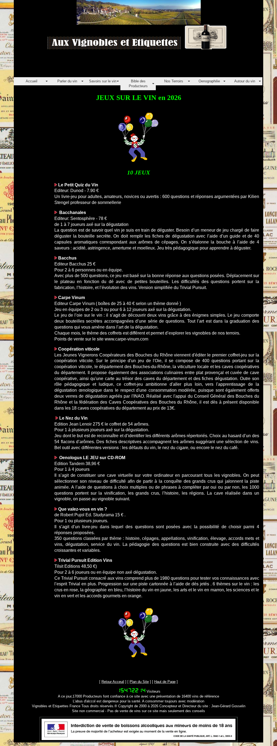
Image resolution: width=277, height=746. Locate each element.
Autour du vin (244, 81)
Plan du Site (139, 682)
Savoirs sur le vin (102, 81)
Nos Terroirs (173, 81)
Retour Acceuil (112, 682)
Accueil (31, 81)
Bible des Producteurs (138, 83)
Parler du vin (67, 81)
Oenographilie (209, 81)
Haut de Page (165, 682)
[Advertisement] (112, 65)
